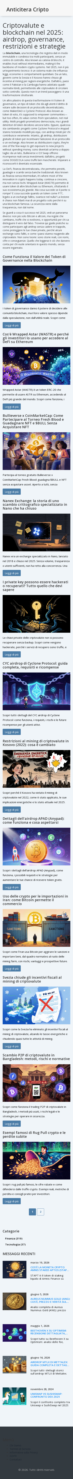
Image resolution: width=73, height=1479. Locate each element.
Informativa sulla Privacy (24, 1452)
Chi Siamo (15, 1445)
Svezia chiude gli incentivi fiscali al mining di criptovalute (32, 979)
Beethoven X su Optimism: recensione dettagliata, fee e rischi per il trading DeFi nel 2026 (48, 1335)
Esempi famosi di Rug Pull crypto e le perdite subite (34, 1134)
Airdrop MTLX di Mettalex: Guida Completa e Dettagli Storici (49, 1365)
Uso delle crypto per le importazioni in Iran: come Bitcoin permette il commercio (35, 900)
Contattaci (16, 1459)
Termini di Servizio (20, 1449)
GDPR (13, 1456)
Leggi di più (12, 325)
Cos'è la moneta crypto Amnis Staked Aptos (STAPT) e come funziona (49, 1270)
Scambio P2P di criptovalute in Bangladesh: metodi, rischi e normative (36, 1057)
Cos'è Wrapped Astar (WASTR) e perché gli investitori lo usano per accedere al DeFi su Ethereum (36, 338)
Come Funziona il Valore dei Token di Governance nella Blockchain (34, 258)
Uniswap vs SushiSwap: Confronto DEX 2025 (46, 1395)
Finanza (13, 1238)
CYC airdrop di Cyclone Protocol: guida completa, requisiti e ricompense (35, 665)
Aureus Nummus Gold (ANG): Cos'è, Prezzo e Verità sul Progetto (50, 1301)
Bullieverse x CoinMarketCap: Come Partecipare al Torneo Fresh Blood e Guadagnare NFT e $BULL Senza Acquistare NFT (33, 421)
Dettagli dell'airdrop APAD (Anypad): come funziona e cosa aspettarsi (33, 820)
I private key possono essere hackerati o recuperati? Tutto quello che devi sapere (35, 586)
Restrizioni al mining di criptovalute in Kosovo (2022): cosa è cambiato (36, 743)
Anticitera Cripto (27, 9)
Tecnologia (15, 1244)
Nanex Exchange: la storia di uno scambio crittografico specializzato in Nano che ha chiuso (35, 504)
